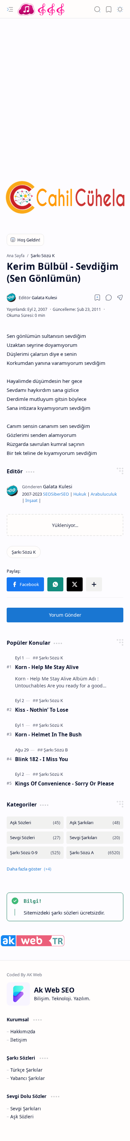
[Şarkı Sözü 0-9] (35, 852)
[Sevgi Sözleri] (35, 837)
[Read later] (97, 298)
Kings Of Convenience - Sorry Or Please (64, 783)
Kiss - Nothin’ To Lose (41, 709)
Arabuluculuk (104, 494)
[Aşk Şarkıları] (94, 822)
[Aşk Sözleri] (35, 822)
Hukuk (79, 494)
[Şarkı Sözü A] (94, 852)
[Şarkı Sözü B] (56, 750)
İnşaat (31, 500)
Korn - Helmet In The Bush (48, 734)
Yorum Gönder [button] (65, 615)
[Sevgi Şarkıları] (94, 837)
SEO (47, 494)
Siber (56, 494)
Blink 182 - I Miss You (41, 759)
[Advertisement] (65, 90)
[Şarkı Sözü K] (24, 552)
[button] (10, 9)
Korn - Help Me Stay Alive (47, 667)
